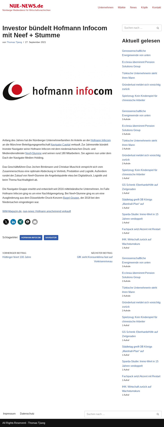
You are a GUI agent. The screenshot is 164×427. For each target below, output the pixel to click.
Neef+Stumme (33, 153)
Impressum (9, 413)
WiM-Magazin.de (12, 211)
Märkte (122, 7)
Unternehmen (105, 7)
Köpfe (144, 7)
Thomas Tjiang (14, 42)
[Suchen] (158, 28)
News (133, 7)
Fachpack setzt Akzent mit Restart (141, 229)
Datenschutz (27, 413)
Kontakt (156, 7)
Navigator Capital (60, 144)
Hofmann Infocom (101, 140)
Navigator (51, 237)
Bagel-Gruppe (71, 197)
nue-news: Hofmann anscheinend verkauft (47, 211)
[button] (6, 222)
